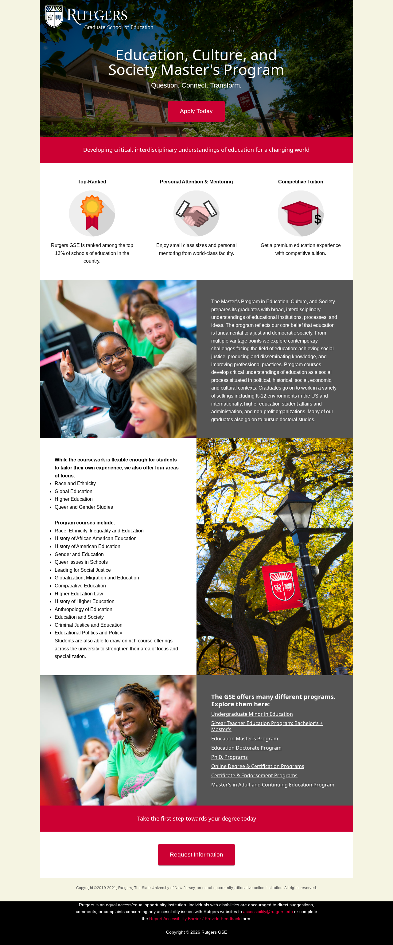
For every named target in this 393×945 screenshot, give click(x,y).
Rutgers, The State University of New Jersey (156, 888)
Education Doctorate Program (246, 747)
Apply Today (196, 111)
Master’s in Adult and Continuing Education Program (272, 784)
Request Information (196, 854)
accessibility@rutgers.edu (268, 911)
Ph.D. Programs (229, 757)
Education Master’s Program (244, 738)
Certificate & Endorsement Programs (254, 775)
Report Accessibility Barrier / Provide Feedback (194, 918)
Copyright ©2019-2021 (96, 888)
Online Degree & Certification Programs (257, 766)
